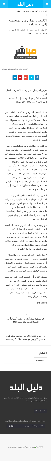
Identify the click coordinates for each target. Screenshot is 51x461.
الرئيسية (44, 11)
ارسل (14, 30)
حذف (29, 33)
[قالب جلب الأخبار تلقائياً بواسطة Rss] (22, 447)
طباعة (45, 33)
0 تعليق (23, 30)
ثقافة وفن (26, 11)
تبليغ (36, 33)
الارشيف (35, 11)
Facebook (40, 360)
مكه (18, 11)
